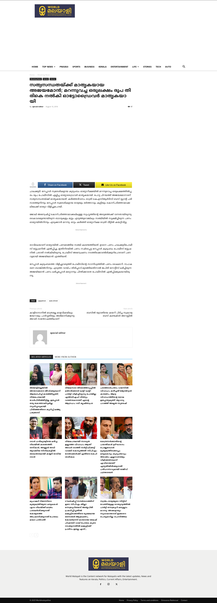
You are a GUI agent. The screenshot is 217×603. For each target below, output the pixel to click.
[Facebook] (100, 585)
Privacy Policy (132, 600)
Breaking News (36, 79)
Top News (47, 66)
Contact (184, 600)
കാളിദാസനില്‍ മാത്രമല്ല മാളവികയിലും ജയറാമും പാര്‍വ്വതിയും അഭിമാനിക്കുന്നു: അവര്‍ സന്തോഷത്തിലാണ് (52, 316)
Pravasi (64, 66)
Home (35, 66)
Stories (147, 66)
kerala (103, 66)
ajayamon (42, 301)
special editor (37, 106)
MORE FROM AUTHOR (65, 357)
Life (134, 66)
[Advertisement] (133, 11)
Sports (76, 66)
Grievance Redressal (169, 600)
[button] (183, 67)
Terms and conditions (149, 600)
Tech (158, 66)
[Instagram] (108, 584)
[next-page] (36, 535)
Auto (168, 66)
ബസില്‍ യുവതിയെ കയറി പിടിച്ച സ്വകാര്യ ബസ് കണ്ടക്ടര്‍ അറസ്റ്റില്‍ (109, 314)
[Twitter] (116, 585)
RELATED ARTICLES (41, 357)
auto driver (53, 301)
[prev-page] (31, 535)
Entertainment (119, 66)
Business (89, 66)
